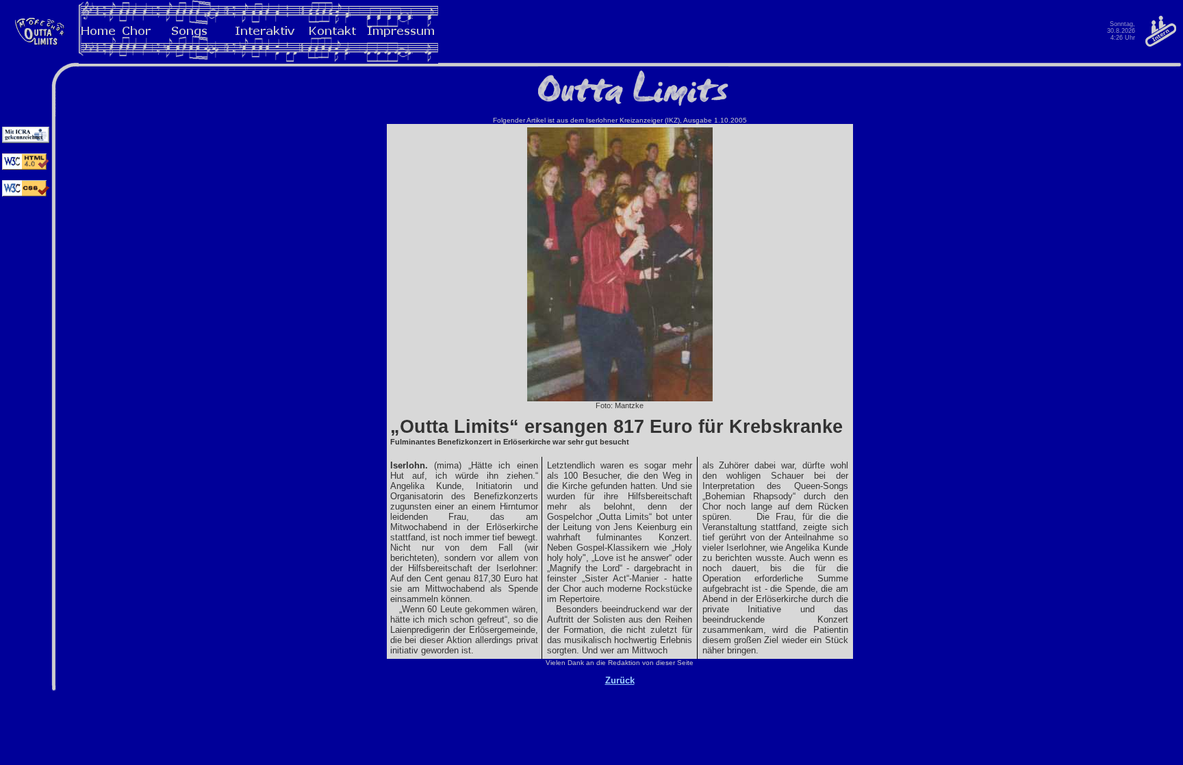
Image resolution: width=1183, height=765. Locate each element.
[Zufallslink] (39, 45)
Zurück (620, 680)
